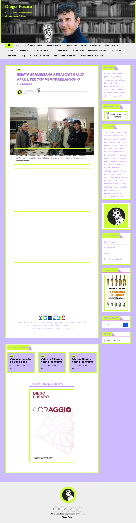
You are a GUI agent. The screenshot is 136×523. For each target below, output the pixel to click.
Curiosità (95, 45)
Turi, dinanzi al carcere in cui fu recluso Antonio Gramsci (52, 328)
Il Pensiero (78, 51)
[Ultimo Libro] (116, 293)
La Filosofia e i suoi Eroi (92, 56)
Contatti (12, 56)
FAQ (23, 56)
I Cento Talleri (109, 248)
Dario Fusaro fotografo (113, 259)
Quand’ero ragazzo (42, 51)
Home (17, 45)
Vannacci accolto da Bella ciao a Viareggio (20, 361)
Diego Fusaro (31, 90)
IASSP (107, 253)
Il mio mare (22, 51)
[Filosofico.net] (116, 115)
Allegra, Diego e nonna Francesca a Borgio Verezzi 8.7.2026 (82, 363)
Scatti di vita (111, 45)
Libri (83, 45)
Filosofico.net (109, 242)
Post (19, 69)
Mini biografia (54, 45)
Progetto (117, 51)
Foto (10, 51)
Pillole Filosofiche (39, 56)
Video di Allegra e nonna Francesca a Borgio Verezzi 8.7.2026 (52, 363)
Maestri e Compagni (97, 51)
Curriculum (71, 45)
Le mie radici (63, 51)
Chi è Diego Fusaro (34, 45)
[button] (129, 50)
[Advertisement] (52, 193)
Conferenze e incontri (64, 56)
